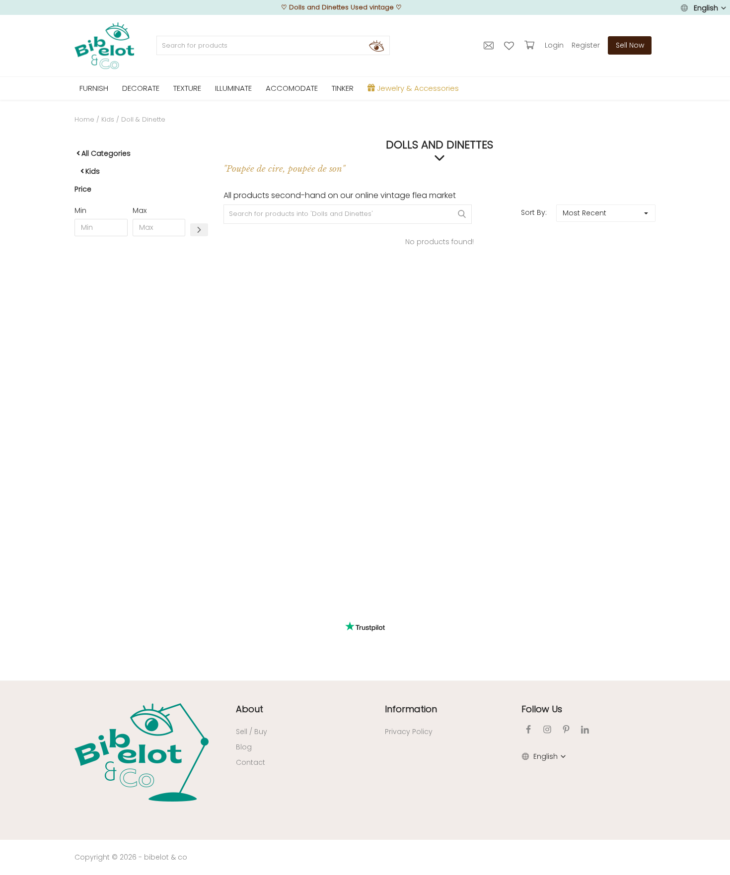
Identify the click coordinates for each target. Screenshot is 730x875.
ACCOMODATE (292, 88)
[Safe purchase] (530, 45)
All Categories (106, 153)
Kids (107, 119)
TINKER (343, 88)
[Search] (376, 46)
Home (84, 119)
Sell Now (630, 45)
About (249, 709)
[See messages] (490, 45)
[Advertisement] (141, 395)
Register (586, 45)
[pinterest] (566, 729)
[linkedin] (585, 729)
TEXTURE (187, 88)
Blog (244, 747)
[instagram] (547, 729)
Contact (250, 762)
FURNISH (93, 88)
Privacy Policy (409, 732)
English (706, 8)
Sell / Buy (251, 732)
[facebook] (528, 729)
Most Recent (584, 213)
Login (554, 45)
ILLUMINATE (233, 88)
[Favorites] (510, 45)
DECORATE (140, 88)
